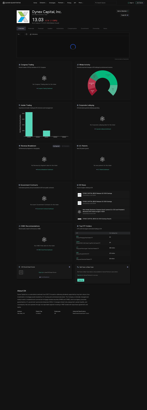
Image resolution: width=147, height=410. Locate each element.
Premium (60, 2)
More (80, 2)
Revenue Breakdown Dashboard (45, 169)
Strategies (52, 3)
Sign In (132, 3)
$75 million (112, 253)
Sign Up (41, 272)
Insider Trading (26, 105)
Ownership (96, 28)
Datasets (42, 2)
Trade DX (123, 15)
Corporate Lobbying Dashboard (103, 129)
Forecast (41, 28)
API (75, 3)
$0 (110, 237)
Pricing (69, 3)
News (105, 28)
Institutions (60, 28)
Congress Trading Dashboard (45, 88)
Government (85, 28)
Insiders (50, 28)
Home (35, 3)
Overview (21, 28)
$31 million (112, 258)
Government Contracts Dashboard (45, 208)
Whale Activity (84, 65)
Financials (31, 28)
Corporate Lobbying (86, 105)
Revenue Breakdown (28, 146)
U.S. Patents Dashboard (103, 169)
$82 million (112, 248)
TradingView (126, 59)
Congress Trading (27, 65)
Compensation (72, 28)
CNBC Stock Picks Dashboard (45, 249)
